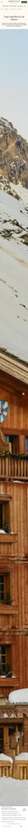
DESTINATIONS (5, 6)
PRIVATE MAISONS (13, 6)
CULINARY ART (20, 6)
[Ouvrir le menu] (2, 2)
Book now (24, 2)
